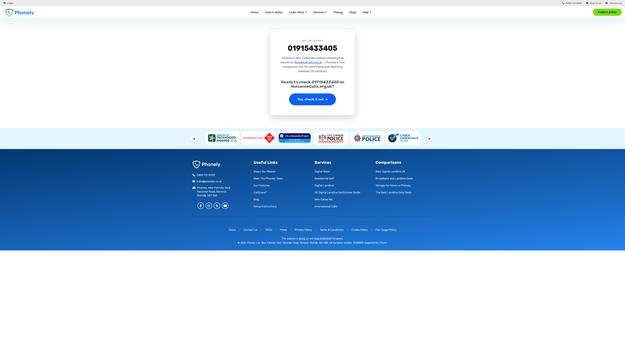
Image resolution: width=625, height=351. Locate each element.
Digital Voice (322, 171)
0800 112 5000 (574, 3)
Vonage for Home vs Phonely (393, 185)
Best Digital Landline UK (390, 171)
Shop (352, 12)
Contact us (615, 3)
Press (283, 229)
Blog (256, 199)
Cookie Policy (360, 229)
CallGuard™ (260, 192)
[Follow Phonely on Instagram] (209, 205)
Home (254, 12)
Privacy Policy (303, 229)
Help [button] (366, 12)
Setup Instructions (265, 206)
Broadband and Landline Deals (394, 178)
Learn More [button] (296, 12)
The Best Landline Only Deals (393, 192)
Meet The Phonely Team (268, 178)
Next (430, 139)
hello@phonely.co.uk (209, 181)
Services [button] (319, 12)
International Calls (326, 206)
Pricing (338, 12)
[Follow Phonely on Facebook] (200, 205)
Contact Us (250, 229)
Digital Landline (324, 185)
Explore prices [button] (607, 12)
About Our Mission (265, 171)
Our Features (262, 185)
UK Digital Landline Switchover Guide (337, 192)
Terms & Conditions (332, 229)
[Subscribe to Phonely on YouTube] (225, 205)
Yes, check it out (310, 99)
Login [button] (10, 3)
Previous (194, 139)
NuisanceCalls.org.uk (308, 62)
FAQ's (268, 229)
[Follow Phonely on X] (217, 205)
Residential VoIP (324, 178)
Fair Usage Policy (386, 229)
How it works (274, 12)
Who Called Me (323, 199)
